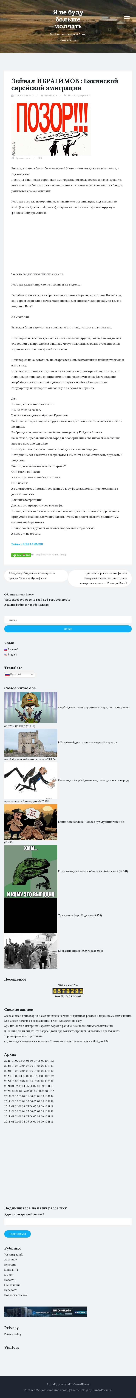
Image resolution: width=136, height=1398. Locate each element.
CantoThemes (102, 1390)
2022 (7, 1081)
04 (24, 1060)
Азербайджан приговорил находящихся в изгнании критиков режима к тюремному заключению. (68, 1015)
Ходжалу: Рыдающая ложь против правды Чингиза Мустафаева (32, 576)
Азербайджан (43, 554)
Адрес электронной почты (24, 1214)
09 (42, 1065)
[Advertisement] (68, 245)
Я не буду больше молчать (68, 19)
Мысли (8, 1274)
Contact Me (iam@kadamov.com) (46, 1390)
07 (35, 1060)
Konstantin (51, 95)
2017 (7, 1106)
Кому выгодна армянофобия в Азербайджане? (88, 871)
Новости (73, 95)
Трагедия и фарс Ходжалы (75, 915)
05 (27, 1060)
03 (20, 1060)
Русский (15, 674)
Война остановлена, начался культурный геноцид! (91, 821)
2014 (7, 1121)
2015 (7, 1116)
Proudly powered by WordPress (68, 1384)
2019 (7, 1096)
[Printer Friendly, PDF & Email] (21, 554)
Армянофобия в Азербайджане (26, 604)
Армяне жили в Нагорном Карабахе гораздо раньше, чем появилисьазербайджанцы (58, 1026)
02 (16, 1060)
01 (13, 1060)
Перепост (84, 95)
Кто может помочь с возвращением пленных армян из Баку (43, 1020)
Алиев (55, 554)
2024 (7, 1071)
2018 (7, 1101)
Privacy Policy (12, 1334)
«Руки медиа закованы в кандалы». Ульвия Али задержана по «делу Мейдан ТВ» (56, 1041)
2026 (7, 1060)
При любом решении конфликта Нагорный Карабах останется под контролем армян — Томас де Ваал (103, 578)
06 (31, 1060)
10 (46, 1065)
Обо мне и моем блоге (19, 594)
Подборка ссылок (15, 1295)
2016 (7, 1111)
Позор (63, 554)
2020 (7, 1091)
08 (38, 1065)
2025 (7, 1065)
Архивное (10, 1259)
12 (52, 1065)
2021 (7, 1086)
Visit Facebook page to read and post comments (37, 599)
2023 (7, 1076)
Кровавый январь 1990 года (76, 950)
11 (49, 1081)
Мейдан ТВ (11, 1269)
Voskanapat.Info (13, 1254)
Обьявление (12, 1285)
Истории (10, 1264)
